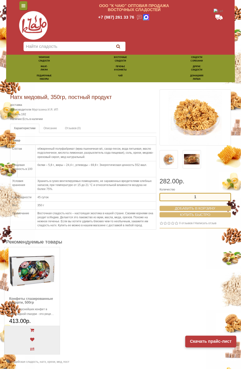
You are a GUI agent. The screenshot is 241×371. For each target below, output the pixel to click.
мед (59, 361)
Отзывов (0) (73, 128)
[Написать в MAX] (146, 17)
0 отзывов (186, 223)
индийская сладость (24, 361)
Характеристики (25, 128)
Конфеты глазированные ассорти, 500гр (31, 301)
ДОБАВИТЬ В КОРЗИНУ (195, 208)
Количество (167, 189)
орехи (51, 361)
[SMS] (139, 17)
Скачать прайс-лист (211, 341)
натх (43, 361)
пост (66, 361)
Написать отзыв (205, 223)
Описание (50, 128)
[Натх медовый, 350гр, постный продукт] (195, 117)
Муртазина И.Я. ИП (45, 109)
